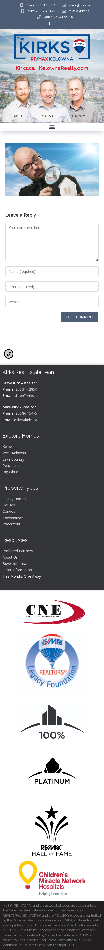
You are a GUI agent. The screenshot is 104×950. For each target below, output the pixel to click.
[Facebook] (49, 23)
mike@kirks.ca (25, 419)
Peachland (11, 465)
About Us (10, 557)
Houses (9, 505)
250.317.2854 (26, 389)
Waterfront (11, 524)
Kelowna (10, 446)
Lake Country (13, 459)
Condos (9, 511)
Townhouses (13, 517)
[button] (52, 127)
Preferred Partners (18, 550)
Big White (10, 471)
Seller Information (17, 569)
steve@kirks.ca (26, 395)
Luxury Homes (14, 498)
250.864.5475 (26, 413)
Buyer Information (18, 563)
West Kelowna (14, 452)
